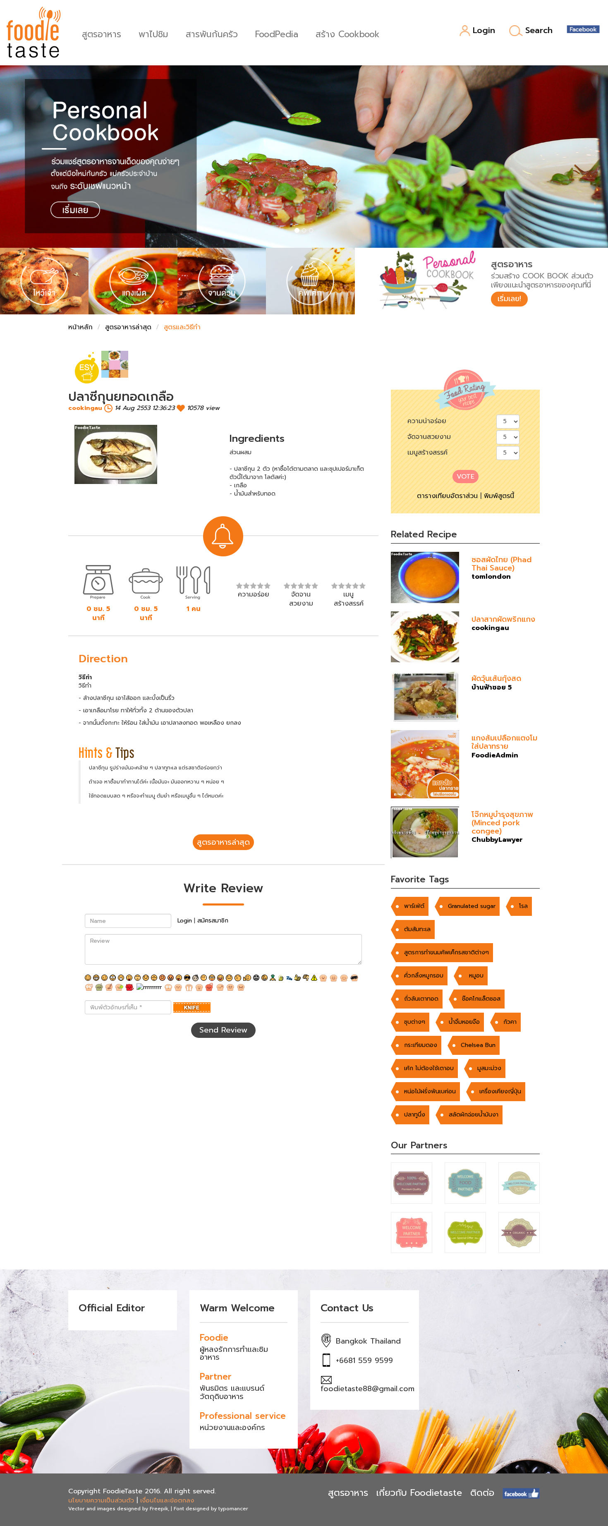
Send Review (223, 1030)
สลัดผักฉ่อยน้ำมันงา (473, 1114)
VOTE (465, 477)
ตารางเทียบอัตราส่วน (447, 496)
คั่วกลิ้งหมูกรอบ (423, 975)
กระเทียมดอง (420, 1045)
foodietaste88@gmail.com (367, 1388)
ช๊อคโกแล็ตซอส (481, 998)
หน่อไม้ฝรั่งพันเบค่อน (430, 1091)
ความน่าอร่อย (426, 421)
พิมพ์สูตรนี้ (499, 496)
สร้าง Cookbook (348, 33)
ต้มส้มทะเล (417, 929)
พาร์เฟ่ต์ (414, 906)
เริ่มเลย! (509, 298)
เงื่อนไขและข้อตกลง (167, 1500)
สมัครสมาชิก (212, 920)
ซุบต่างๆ (414, 1022)
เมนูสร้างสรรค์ (427, 453)
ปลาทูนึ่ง (414, 1114)
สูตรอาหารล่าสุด (128, 327)
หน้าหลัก (80, 327)
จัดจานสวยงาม (429, 437)
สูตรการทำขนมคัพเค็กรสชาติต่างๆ (446, 952)
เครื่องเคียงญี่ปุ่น (500, 1091)
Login (484, 30)
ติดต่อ (482, 1493)
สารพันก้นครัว (212, 33)
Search (539, 30)
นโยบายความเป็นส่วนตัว (101, 1500)
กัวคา (510, 1022)
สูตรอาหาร (101, 33)
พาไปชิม (153, 33)
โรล (523, 906)
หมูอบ (475, 975)
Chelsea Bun (478, 1045)
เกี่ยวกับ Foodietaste (419, 1493)
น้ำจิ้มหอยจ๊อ (464, 1022)
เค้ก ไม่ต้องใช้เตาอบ (429, 1068)
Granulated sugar (471, 906)
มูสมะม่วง (489, 1068)
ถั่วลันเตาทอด (421, 998)
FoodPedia (276, 33)
